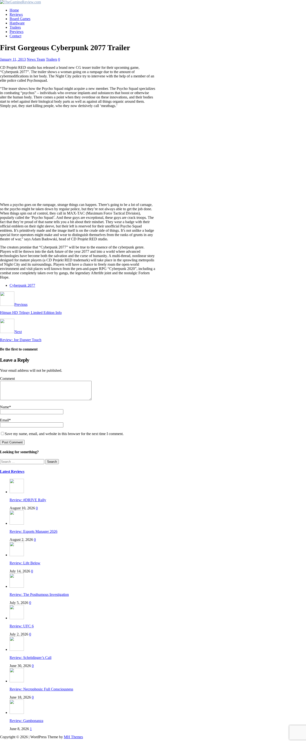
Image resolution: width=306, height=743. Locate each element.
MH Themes (73, 737)
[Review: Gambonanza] (17, 713)
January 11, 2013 (13, 59)
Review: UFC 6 (22, 626)
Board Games (20, 19)
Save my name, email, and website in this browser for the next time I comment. (64, 434)
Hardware (17, 23)
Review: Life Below (25, 563)
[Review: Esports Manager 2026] (17, 523)
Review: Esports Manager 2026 (33, 531)
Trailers (15, 27)
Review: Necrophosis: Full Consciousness (41, 689)
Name (4, 407)
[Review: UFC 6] (17, 618)
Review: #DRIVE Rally (28, 500)
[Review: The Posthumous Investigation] (17, 586)
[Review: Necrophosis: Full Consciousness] (17, 681)
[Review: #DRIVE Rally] (17, 492)
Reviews (16, 14)
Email (4, 420)
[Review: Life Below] (17, 555)
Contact (15, 36)
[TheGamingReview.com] (20, 2)
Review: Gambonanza (26, 721)
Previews (16, 32)
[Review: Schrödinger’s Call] (17, 649)
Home (14, 10)
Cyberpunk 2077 (22, 285)
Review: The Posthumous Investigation (39, 594)
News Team (36, 59)
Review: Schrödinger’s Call (30, 658)
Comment (7, 379)
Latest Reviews (12, 471)
